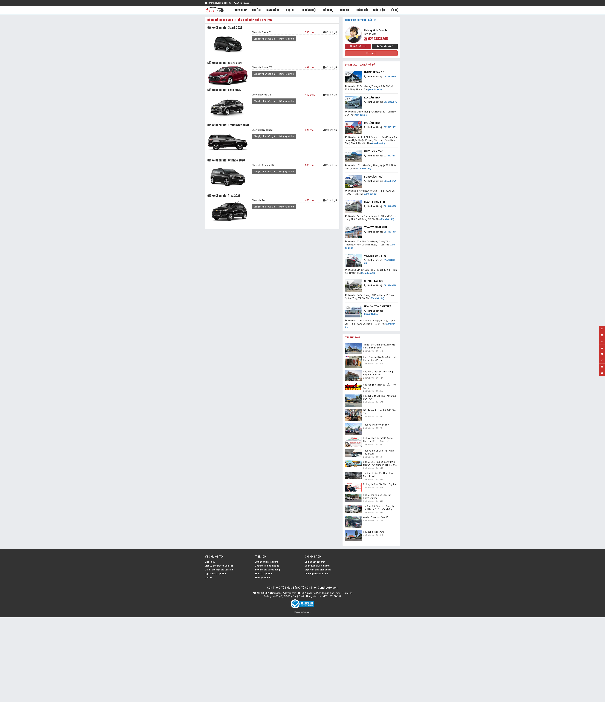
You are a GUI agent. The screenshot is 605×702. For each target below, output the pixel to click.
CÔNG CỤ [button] (328, 10)
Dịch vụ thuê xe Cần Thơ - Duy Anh (380, 484)
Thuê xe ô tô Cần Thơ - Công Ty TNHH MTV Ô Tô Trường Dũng (378, 507)
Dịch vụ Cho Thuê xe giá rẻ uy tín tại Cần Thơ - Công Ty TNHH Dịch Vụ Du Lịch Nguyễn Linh (379, 463)
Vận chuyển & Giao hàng (317, 565)
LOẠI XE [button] (290, 10)
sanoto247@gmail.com (219, 3)
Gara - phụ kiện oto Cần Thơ (219, 569)
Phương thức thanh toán (317, 573)
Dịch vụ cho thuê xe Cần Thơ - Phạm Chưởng (377, 496)
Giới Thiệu (210, 562)
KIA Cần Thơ (372, 97)
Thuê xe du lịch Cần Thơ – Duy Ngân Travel (378, 474)
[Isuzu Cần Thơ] (353, 156)
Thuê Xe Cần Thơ (263, 573)
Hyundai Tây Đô (374, 72)
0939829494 (389, 76)
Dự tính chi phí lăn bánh (266, 562)
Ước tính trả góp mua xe (267, 565)
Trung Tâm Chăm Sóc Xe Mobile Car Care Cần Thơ (379, 346)
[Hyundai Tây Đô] (353, 77)
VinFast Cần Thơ (375, 255)
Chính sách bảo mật (315, 562)
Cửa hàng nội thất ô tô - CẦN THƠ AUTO (379, 386)
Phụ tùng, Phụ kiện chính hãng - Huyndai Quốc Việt (378, 373)
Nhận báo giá (359, 46)
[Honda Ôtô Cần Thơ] (353, 311)
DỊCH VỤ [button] (344, 10)
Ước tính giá (331, 32)
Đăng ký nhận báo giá (264, 38)
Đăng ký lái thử (286, 38)
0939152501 (389, 127)
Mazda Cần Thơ (374, 202)
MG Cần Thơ (372, 122)
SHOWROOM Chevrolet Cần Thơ (360, 20)
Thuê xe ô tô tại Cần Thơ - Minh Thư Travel (378, 452)
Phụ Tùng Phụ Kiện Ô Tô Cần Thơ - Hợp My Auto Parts (380, 358)
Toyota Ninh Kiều (375, 227)
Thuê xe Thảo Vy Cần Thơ (376, 424)
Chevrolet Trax (259, 200)
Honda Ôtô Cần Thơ (377, 306)
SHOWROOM (240, 10)
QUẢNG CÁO (362, 10)
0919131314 (389, 231)
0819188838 (389, 206)
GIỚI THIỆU (379, 10)
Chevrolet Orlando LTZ (263, 165)
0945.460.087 (243, 3)
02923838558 (371, 314)
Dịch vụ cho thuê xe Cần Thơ (219, 565)
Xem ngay (371, 53)
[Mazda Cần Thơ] (353, 206)
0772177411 (389, 155)
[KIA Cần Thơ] (353, 102)
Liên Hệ (208, 577)
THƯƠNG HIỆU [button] (309, 10)
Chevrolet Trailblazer (262, 130)
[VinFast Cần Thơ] (353, 260)
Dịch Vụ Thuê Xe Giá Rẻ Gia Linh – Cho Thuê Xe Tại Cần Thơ (379, 439)
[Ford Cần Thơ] (353, 181)
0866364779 (389, 181)
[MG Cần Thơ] (353, 127)
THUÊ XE (256, 10)
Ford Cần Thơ (373, 176)
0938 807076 (390, 102)
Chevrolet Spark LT (261, 32)
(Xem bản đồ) (375, 89)
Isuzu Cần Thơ (373, 151)
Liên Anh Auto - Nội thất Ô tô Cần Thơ (379, 411)
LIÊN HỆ (394, 10)
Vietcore (307, 612)
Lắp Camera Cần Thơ (215, 573)
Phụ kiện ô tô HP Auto (373, 532)
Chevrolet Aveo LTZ (261, 94)
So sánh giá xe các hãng (267, 569)
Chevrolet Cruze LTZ (262, 67)
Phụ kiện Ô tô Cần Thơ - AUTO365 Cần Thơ (379, 397)
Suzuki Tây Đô (373, 281)
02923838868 (378, 38)
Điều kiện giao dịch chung (318, 569)
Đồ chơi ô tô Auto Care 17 (375, 517)
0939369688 (389, 285)
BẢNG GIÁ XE (273, 10)
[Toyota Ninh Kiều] (353, 232)
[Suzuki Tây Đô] (353, 285)
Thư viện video (262, 577)
